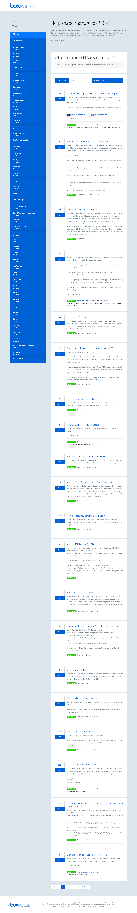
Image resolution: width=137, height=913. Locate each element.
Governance (17, 233)
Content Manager (19, 206)
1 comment (80, 611)
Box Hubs (78, 782)
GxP (14, 239)
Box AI (88, 238)
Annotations (17, 67)
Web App (16, 339)
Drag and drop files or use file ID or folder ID (87, 854)
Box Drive (78, 118)
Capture (16, 186)
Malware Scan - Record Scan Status (83, 424)
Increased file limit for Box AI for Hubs (84, 544)
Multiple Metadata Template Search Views (86, 515)
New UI (15, 259)
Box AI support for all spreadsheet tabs (84, 398)
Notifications (18, 266)
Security (16, 299)
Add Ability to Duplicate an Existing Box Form (87, 141)
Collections (17, 193)
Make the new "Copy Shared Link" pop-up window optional (94, 93)
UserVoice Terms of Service (83, 903)
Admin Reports (18, 54)
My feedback (18, 40)
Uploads (16, 325)
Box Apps (78, 294)
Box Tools (16, 180)
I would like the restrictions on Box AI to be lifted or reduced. (94, 626)
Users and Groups (19, 332)
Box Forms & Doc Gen (92, 194)
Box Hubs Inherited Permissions (81, 764)
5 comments (70, 782)
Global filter (72, 253)
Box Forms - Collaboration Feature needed (86, 456)
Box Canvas (17, 107)
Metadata (16, 246)
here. (62, 40)
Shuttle (15, 312)
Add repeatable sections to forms (82, 731)
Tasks (15, 319)
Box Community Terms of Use (105, 903)
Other (15, 272)
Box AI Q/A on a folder (77, 669)
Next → (86, 887)
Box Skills (16, 166)
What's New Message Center (24, 345)
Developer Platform (20, 226)
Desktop (16, 219)
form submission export (78, 317)
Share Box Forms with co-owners (82, 698)
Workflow (16, 352)
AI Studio (16, 60)
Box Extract (17, 127)
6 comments (70, 118)
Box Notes (17, 153)
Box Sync (16, 173)
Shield (77, 435)
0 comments (80, 238)
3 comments (80, 578)
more (105, 190)
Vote (59, 99)
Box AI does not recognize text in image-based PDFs (90, 348)
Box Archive (17, 94)
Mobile (15, 253)
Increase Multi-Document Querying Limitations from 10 (93, 482)
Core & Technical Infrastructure (24, 213)
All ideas (16, 34)
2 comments (80, 194)
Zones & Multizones (20, 359)
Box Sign (16, 160)
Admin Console (18, 47)
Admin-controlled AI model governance (85, 209)
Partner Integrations (20, 279)
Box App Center (19, 80)
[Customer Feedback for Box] (22, 5)
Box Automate (18, 100)
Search (15, 292)
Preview (16, 286)
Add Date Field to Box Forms (80, 592)
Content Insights (19, 200)
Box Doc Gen (17, 113)
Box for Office (18, 133)
